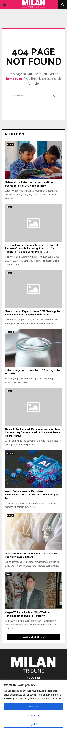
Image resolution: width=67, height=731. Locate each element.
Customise (33, 715)
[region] (33, 705)
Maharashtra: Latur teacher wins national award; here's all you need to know (29, 184)
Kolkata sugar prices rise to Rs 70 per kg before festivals (33, 372)
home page (14, 78)
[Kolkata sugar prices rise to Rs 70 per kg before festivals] (33, 348)
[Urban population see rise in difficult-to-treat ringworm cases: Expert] (33, 532)
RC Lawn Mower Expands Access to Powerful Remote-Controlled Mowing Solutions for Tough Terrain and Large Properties (31, 248)
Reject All (33, 724)
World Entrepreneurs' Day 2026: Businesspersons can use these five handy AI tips (32, 494)
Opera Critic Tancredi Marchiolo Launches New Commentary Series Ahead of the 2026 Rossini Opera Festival (33, 432)
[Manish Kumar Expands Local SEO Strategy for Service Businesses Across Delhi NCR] (33, 289)
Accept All (33, 706)
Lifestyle (10, 144)
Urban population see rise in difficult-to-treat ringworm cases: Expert (32, 555)
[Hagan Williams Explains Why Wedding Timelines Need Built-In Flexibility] (33, 591)
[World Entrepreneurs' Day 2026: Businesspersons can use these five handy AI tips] (33, 469)
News (9, 207)
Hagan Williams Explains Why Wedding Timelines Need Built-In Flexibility (28, 614)
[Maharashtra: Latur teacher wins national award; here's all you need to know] (33, 160)
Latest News (15, 133)
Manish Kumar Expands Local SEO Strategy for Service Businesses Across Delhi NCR (33, 313)
